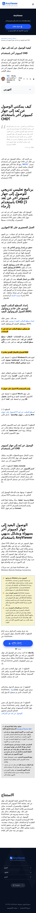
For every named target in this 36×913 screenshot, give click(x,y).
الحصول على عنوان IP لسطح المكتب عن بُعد (17, 412)
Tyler (8, 76)
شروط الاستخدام (25, 908)
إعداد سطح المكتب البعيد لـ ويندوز (21, 321)
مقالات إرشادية (11, 38)
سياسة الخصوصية (12, 908)
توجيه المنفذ (15, 295)
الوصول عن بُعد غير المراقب (11, 713)
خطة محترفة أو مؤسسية (24, 729)
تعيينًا (12, 689)
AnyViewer (4, 38)
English (17, 885)
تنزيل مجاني (16, 26)
